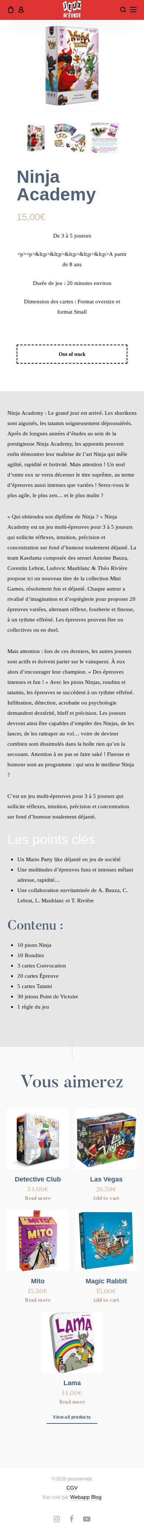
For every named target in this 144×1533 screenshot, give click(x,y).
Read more (38, 1198)
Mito (38, 1281)
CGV (72, 1488)
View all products (72, 1417)
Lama (72, 1383)
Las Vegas (106, 1179)
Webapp (80, 1497)
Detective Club (38, 1179)
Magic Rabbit (106, 1281)
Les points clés (51, 839)
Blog (96, 1497)
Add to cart (106, 1198)
